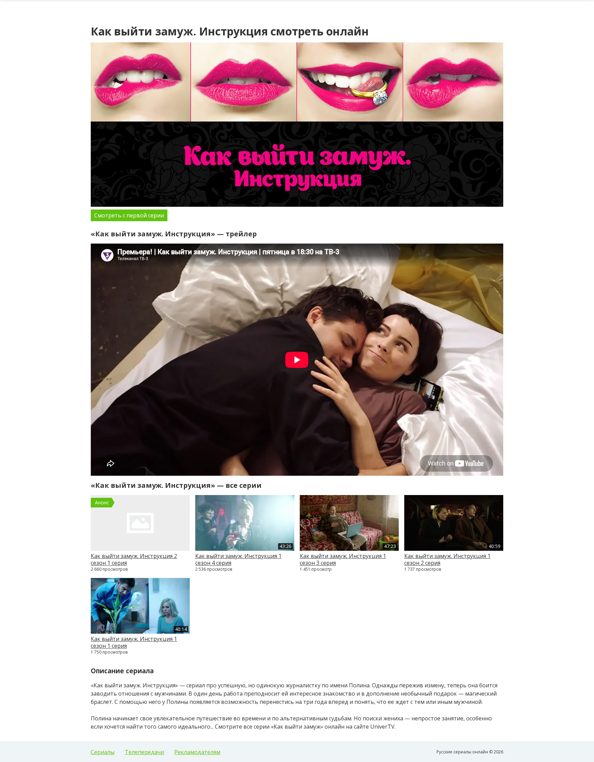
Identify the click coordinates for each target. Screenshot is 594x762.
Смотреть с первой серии (129, 215)
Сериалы (102, 752)
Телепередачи (144, 752)
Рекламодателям (197, 752)
